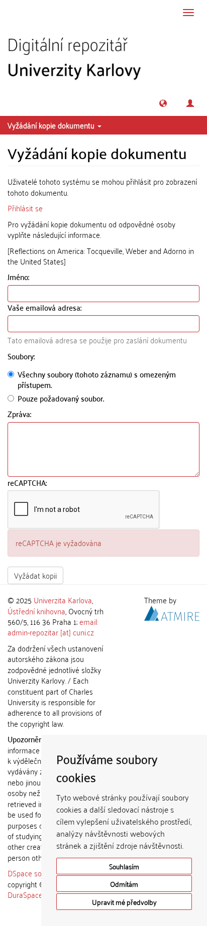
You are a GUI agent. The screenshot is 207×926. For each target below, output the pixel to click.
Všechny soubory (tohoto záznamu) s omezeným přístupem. (97, 379)
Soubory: (22, 356)
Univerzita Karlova (63, 600)
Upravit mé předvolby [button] (124, 901)
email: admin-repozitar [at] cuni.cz (53, 626)
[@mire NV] (171, 611)
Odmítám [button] (124, 883)
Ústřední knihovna (36, 611)
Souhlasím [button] (124, 866)
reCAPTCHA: (28, 482)
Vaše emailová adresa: (45, 307)
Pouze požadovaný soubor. (61, 398)
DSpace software (35, 873)
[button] (163, 103)
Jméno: (19, 277)
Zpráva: (20, 414)
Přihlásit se (25, 208)
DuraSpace (25, 894)
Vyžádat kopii (35, 575)
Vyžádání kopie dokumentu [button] (52, 125)
